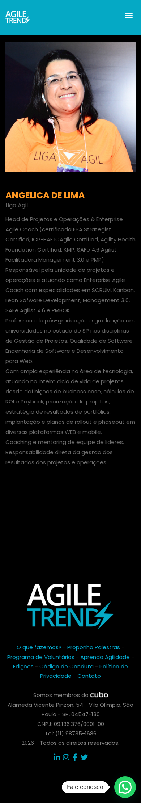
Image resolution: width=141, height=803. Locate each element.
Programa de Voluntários (40, 657)
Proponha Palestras (93, 647)
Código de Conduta (66, 666)
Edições (23, 666)
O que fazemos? (39, 647)
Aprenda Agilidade (105, 657)
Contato (89, 676)
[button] (125, 787)
